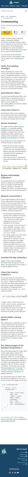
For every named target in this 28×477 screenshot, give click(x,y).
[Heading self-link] (9, 68)
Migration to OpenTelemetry (9, 137)
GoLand (20, 368)
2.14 (7, 16)
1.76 (23, 32)
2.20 (16, 32)
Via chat (23, 452)
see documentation (7, 105)
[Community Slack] (15, 473)
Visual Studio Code (9, 368)
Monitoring (11, 264)
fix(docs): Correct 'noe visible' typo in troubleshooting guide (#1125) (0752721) (14, 419)
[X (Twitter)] (12, 473)
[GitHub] (10, 473)
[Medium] (18, 473)
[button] (23, 5)
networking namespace (10, 155)
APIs (12, 151)
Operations (13, 16)
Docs (2, 16)
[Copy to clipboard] (26, 165)
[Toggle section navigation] (25, 11)
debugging (17, 371)
